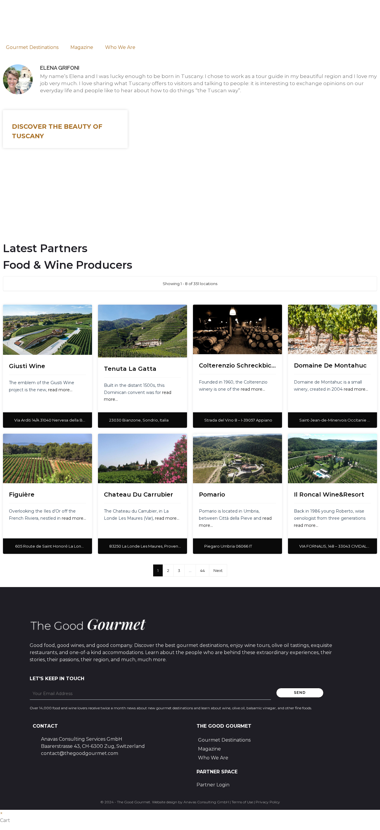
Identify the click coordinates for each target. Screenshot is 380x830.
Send (300, 692)
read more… (60, 389)
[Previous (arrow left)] (10, 415)
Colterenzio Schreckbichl (238, 365)
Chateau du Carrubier (138, 494)
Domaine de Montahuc (330, 365)
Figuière (21, 494)
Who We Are (120, 47)
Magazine (81, 47)
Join (25, 211)
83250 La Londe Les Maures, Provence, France (153, 546)
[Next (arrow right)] (369, 415)
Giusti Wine (27, 366)
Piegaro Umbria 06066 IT (228, 546)
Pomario (212, 494)
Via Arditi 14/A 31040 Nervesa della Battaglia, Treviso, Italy (68, 420)
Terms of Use (242, 802)
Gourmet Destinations (32, 47)
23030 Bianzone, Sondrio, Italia (139, 420)
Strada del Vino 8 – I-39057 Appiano (238, 420)
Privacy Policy (268, 802)
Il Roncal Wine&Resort (329, 494)
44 (202, 570)
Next (218, 570)
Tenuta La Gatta (130, 368)
